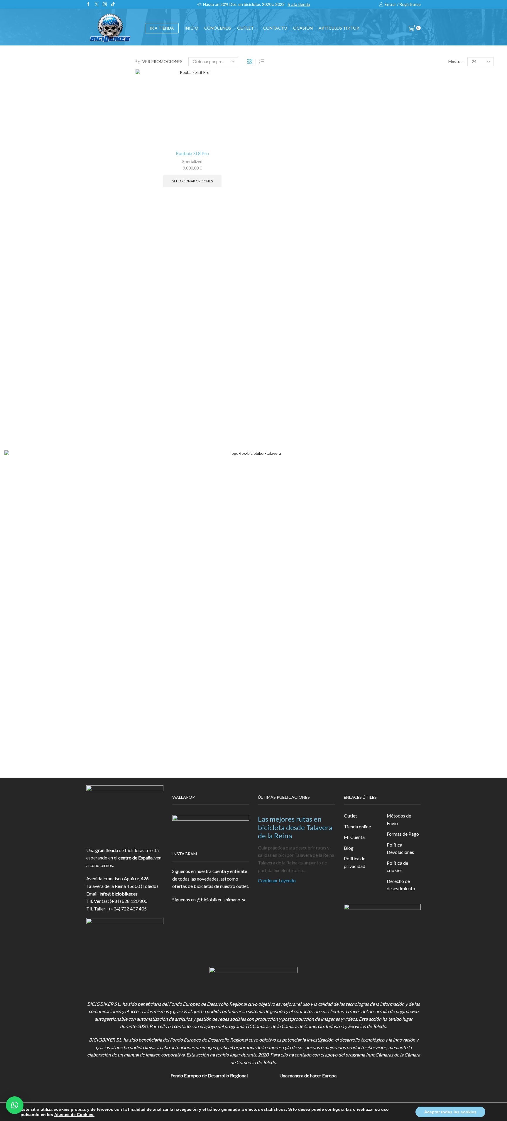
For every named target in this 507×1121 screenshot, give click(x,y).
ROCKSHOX (393, 394)
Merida (387, 374)
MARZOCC (392, 355)
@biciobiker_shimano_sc (221, 899)
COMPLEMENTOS (400, 192)
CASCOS (389, 149)
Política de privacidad (354, 862)
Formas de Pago (403, 834)
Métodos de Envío (399, 819)
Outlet (350, 815)
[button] (14, 1105)
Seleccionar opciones (192, 181)
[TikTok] (113, 4)
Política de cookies (397, 866)
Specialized (192, 161)
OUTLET (245, 28)
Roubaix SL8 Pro (192, 153)
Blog (349, 848)
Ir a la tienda (299, 4)
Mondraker (391, 384)
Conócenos (217, 28)
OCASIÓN (303, 28)
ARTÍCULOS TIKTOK (402, 264)
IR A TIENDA (162, 28)
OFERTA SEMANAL (400, 235)
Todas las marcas (397, 305)
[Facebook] (88, 4)
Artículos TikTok (339, 28)
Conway (388, 335)
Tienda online (357, 826)
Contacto (275, 28)
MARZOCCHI (394, 365)
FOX (385, 178)
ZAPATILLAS (393, 164)
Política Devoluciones (400, 848)
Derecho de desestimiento (401, 884)
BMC (385, 315)
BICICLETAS (393, 121)
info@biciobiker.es (118, 893)
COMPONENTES (398, 135)
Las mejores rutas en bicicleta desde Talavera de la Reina (295, 827)
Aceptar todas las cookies (450, 1112)
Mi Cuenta (354, 837)
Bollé (385, 325)
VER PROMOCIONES (162, 61)
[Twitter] (96, 4)
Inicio (191, 28)
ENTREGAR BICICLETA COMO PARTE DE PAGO (431, 207)
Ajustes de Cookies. (74, 1114)
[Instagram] (105, 4)
